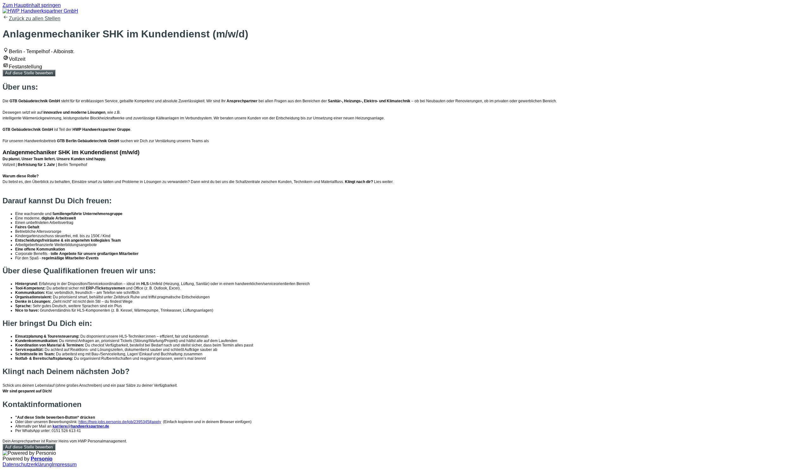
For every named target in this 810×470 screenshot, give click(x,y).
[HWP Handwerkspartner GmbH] (40, 11)
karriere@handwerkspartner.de (81, 426)
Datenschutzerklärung (27, 464)
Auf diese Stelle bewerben (29, 73)
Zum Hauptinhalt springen (32, 5)
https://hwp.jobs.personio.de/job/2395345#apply (119, 422)
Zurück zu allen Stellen (34, 18)
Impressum (64, 464)
